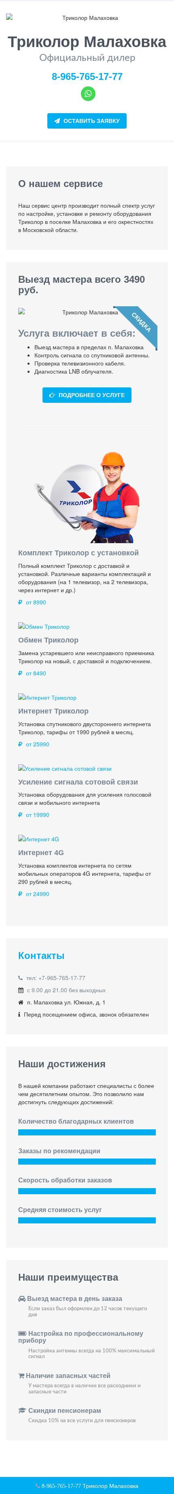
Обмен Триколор (48, 640)
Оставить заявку (91, 121)
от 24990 (36, 894)
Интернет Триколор (53, 711)
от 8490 (35, 673)
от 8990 (35, 602)
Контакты (41, 955)
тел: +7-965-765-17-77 (55, 978)
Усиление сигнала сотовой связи (78, 782)
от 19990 (36, 814)
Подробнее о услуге (91, 395)
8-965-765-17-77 (87, 76)
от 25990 (36, 744)
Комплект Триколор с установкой (78, 553)
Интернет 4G (41, 853)
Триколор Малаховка (109, 1485)
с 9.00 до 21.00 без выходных (66, 990)
